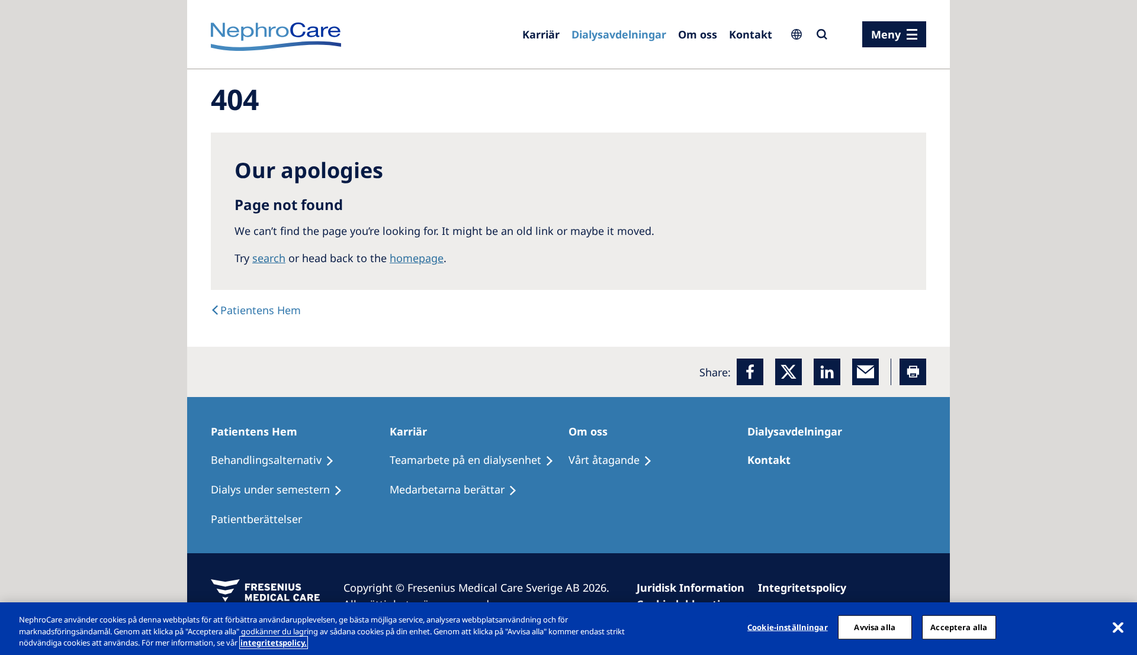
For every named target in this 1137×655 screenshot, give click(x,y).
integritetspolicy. (273, 642)
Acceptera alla (958, 626)
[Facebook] (750, 372)
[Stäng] (1118, 627)
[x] (788, 372)
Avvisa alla (874, 626)
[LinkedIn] (827, 372)
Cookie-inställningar (787, 626)
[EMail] (865, 372)
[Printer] (913, 372)
